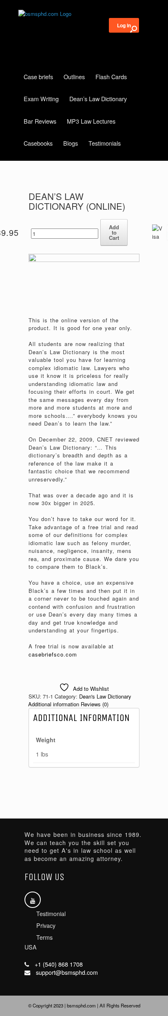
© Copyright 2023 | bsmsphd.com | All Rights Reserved (84, 1005)
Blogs (70, 143)
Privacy (45, 925)
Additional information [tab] (53, 704)
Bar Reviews (40, 121)
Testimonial (51, 914)
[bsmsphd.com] (84, 14)
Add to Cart (114, 232)
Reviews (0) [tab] (94, 704)
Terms (44, 937)
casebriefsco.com (53, 654)
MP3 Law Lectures (91, 121)
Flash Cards (111, 76)
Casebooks (38, 143)
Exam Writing (41, 98)
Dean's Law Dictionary (105, 696)
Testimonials (104, 143)
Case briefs (38, 76)
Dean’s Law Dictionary (98, 98)
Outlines (74, 76)
